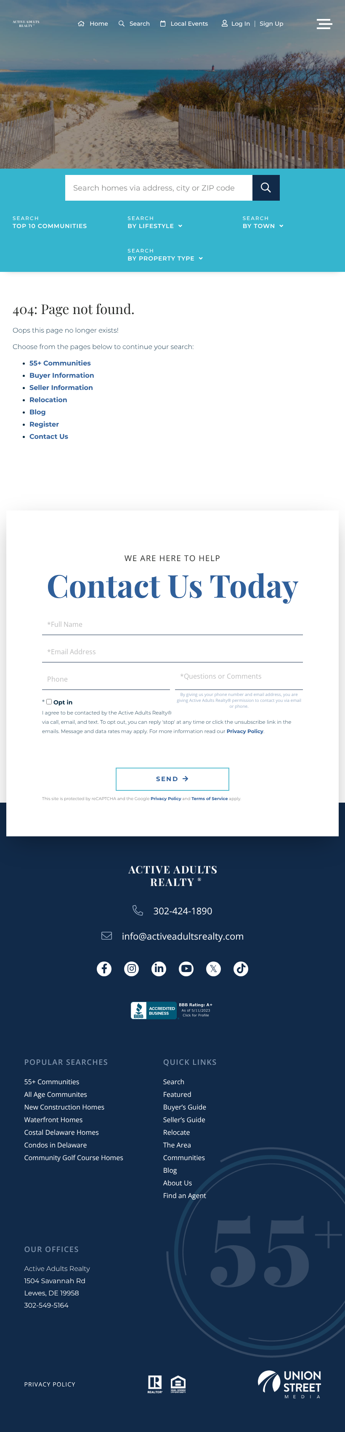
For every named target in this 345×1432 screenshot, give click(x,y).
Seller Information (61, 388)
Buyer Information (61, 376)
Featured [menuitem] (177, 1094)
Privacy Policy (245, 731)
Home (99, 23)
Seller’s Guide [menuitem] (184, 1119)
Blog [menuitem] (170, 1170)
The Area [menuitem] (177, 1145)
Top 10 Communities (50, 226)
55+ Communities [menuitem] (51, 1081)
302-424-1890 (183, 911)
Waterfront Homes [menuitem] (53, 1119)
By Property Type (160, 258)
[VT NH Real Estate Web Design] (289, 1384)
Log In (240, 23)
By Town (259, 226)
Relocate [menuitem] (176, 1132)
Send (167, 779)
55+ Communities (60, 364)
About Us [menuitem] (177, 1183)
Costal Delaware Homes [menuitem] (61, 1132)
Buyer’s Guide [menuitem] (184, 1107)
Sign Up (271, 23)
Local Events (189, 23)
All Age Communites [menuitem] (55, 1094)
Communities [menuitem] (184, 1157)
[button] (266, 188)
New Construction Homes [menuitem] (64, 1107)
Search (140, 23)
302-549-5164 (46, 1306)
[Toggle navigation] (324, 24)
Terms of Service (209, 798)
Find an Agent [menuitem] (184, 1195)
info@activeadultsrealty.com (183, 936)
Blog (37, 412)
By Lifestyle (150, 226)
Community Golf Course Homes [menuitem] (73, 1157)
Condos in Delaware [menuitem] (55, 1145)
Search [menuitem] (174, 1081)
